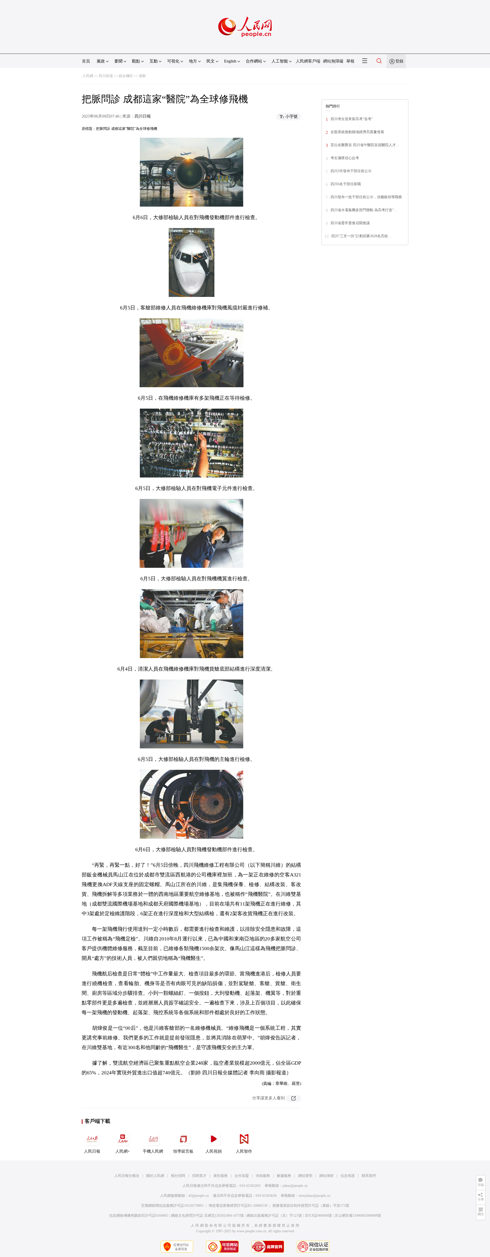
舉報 (350, 61)
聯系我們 (369, 1176)
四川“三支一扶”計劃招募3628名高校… (361, 236)
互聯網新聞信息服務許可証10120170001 (172, 1206)
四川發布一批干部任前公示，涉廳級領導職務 (366, 197)
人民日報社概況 (126, 1176)
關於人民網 (155, 1176)
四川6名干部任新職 (345, 184)
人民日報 (92, 1151)
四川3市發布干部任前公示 (351, 171)
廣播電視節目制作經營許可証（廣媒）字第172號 (310, 1206)
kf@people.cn (199, 1196)
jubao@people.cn (295, 1186)
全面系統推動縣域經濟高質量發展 (357, 132)
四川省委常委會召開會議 (350, 223)
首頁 (86, 61)
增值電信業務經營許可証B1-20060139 (238, 1206)
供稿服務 (263, 1176)
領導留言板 (183, 1151)
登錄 (399, 61)
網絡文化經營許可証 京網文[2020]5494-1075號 (207, 1215)
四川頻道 (106, 76)
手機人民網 (153, 1151)
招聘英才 (199, 1176)
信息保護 (347, 1176)
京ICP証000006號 (318, 1215)
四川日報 (142, 116)
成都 (142, 76)
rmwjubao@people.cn (314, 1196)
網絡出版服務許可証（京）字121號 (274, 1215)
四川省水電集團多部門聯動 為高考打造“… (363, 210)
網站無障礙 (333, 61)
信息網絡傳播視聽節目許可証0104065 (138, 1215)
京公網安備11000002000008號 (358, 1215)
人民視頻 (213, 1151)
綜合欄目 (126, 76)
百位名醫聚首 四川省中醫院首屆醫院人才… (364, 145)
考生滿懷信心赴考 (344, 158)
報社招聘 (178, 1176)
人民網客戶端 (308, 61)
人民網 (87, 76)
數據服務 (284, 1176)
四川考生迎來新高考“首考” (351, 119)
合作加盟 (242, 1176)
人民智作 (244, 1151)
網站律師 (326, 1176)
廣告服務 (220, 1176)
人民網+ (122, 1151)
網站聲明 (305, 1176)
